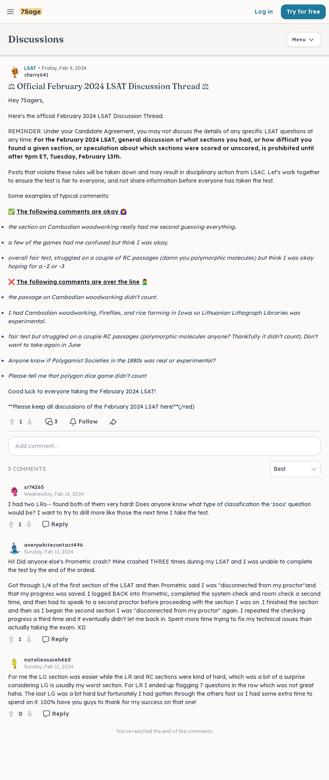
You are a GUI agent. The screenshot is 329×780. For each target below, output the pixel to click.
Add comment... (36, 446)
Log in (264, 11)
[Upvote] (12, 421)
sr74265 (34, 487)
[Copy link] (113, 422)
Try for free (303, 11)
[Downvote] (29, 421)
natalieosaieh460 (47, 660)
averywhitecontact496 (53, 545)
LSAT (30, 68)
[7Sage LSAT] (31, 12)
